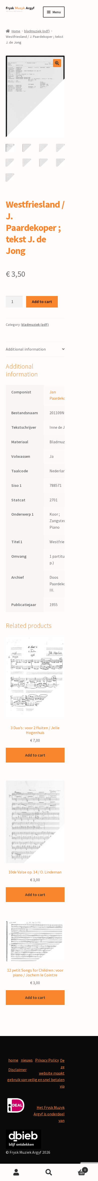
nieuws (27, 1060)
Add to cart (42, 301)
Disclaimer (17, 1069)
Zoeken (49, 1172)
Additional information (26, 349)
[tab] (35, 349)
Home (16, 31)
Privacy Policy (47, 1060)
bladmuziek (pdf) (37, 31)
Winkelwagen (75, 1168)
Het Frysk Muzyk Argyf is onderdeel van (49, 1114)
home (13, 1060)
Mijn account (16, 1172)
